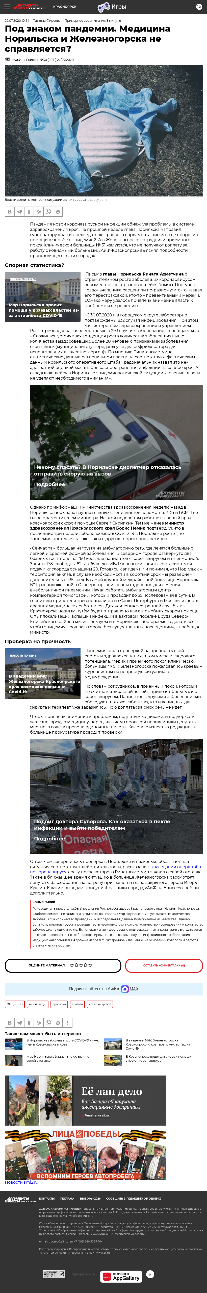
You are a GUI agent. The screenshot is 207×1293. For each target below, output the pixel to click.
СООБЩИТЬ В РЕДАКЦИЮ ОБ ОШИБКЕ (133, 1198)
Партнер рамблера (83, 1274)
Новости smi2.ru (21, 1182)
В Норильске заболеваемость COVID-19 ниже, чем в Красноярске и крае (63, 1042)
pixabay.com (97, 200)
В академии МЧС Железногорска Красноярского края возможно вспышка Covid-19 (158, 1044)
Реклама (67, 1198)
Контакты (47, 1198)
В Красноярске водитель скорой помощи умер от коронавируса (158, 1058)
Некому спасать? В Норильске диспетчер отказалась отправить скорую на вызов (107, 470)
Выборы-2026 (90, 1198)
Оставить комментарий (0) (164, 965)
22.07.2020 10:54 (17, 20)
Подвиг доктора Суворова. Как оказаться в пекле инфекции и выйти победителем (102, 824)
